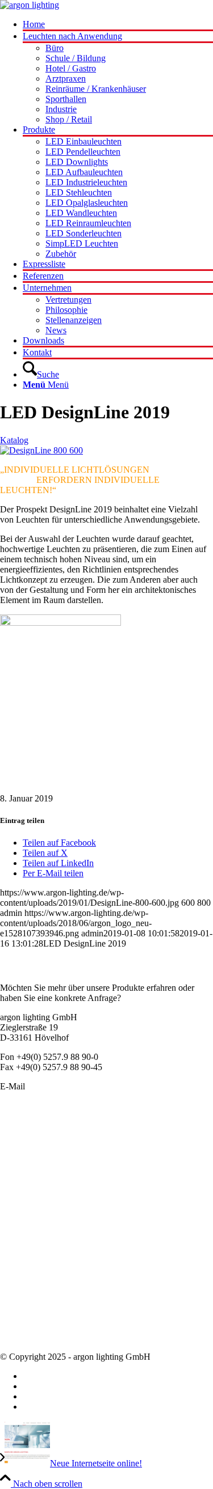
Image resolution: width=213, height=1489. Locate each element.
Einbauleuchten (28, 1150)
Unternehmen (24, 1296)
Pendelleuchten (27, 1130)
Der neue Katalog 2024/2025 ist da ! (65, 1266)
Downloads (20, 1337)
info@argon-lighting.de (69, 1086)
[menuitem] (118, 25)
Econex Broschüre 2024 (43, 1276)
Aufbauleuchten (28, 1160)
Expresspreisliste (30, 1286)
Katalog (14, 440)
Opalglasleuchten (31, 1171)
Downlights (21, 1181)
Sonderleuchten (28, 1140)
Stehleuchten (23, 1201)
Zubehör (15, 1222)
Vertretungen (23, 1317)
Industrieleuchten (30, 1191)
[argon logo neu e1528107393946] (29, 5)
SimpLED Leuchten (36, 1211)
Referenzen (20, 1327)
